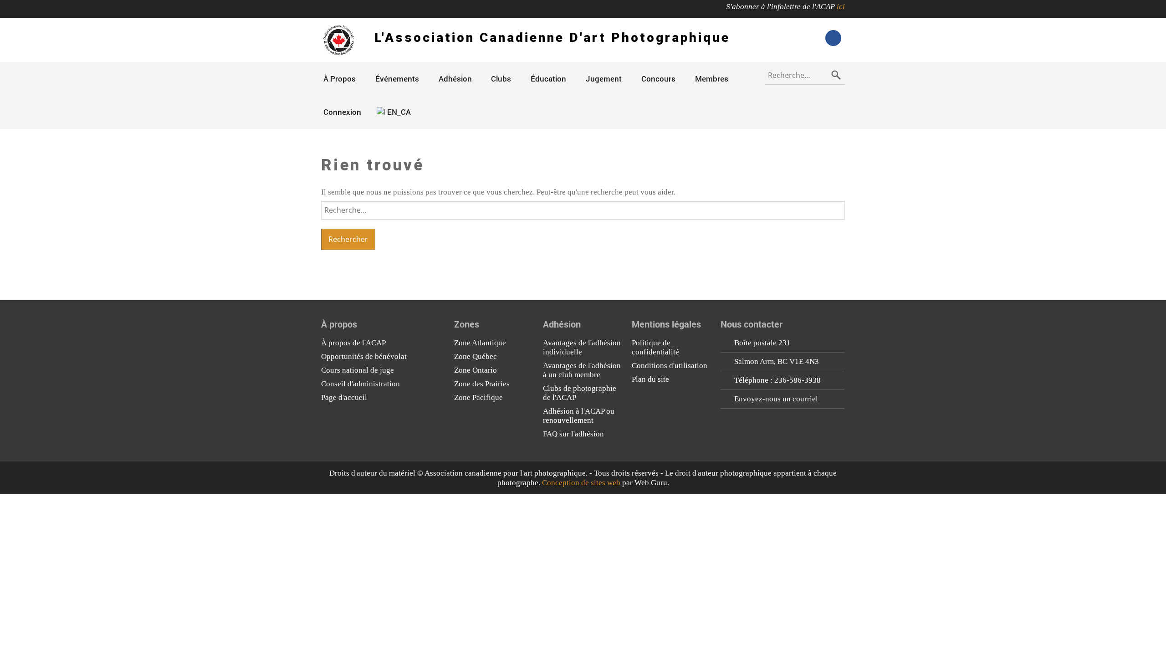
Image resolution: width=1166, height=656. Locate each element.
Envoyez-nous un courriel (776, 399)
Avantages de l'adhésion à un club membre (582, 370)
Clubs (501, 78)
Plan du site (650, 379)
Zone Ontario (475, 370)
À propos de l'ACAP (353, 342)
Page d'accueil (344, 397)
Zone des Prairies (482, 383)
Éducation (548, 78)
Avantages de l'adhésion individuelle (582, 347)
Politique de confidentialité (655, 347)
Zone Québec (475, 356)
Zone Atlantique (480, 342)
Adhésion (455, 78)
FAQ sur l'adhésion (573, 434)
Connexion (342, 112)
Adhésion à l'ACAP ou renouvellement (578, 416)
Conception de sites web (581, 482)
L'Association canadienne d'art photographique (552, 37)
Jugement (604, 78)
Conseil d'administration (360, 383)
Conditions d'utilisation (669, 365)
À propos (339, 78)
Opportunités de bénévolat (364, 356)
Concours (658, 78)
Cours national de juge (357, 370)
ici (841, 6)
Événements (397, 78)
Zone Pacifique (478, 397)
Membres (711, 78)
